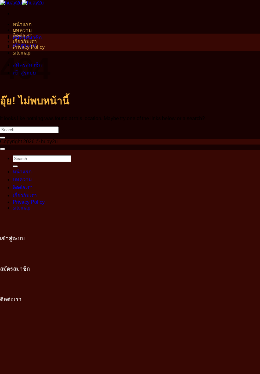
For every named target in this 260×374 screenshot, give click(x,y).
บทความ (22, 30)
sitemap (21, 207)
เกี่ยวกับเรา (25, 195)
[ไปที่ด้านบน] (2, 149)
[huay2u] (22, 2)
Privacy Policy (29, 202)
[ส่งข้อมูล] (2, 138)
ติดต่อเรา (23, 187)
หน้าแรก (22, 24)
